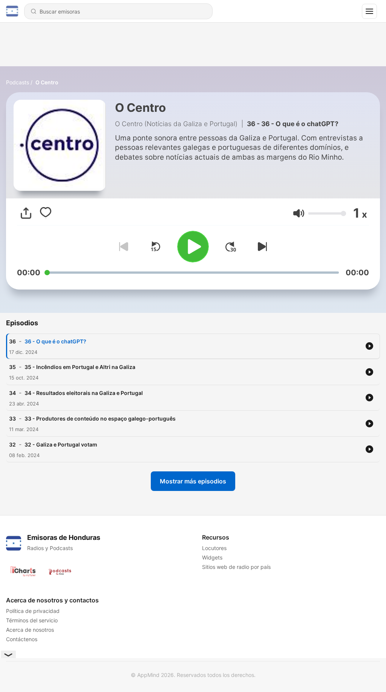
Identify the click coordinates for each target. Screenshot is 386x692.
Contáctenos (21, 639)
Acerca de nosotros (30, 629)
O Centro (46, 82)
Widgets (212, 557)
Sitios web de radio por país (236, 567)
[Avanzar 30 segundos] (230, 246)
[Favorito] (45, 213)
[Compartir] (26, 213)
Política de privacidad (33, 611)
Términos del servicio (32, 620)
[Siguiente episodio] (261, 246)
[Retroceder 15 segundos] (155, 246)
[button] (298, 213)
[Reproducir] (193, 246)
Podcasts (17, 82)
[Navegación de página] (369, 11)
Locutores (214, 548)
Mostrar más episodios (193, 481)
